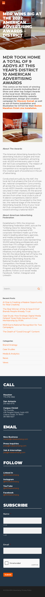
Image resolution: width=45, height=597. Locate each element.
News (5, 40)
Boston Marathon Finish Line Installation (22, 107)
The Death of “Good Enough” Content (21, 332)
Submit (8, 575)
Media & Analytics (11, 354)
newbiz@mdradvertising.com (15, 439)
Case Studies (9, 349)
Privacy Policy (26, 590)
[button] (41, 3)
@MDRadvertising (11, 475)
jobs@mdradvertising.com (14, 452)
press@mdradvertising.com (14, 446)
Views (5, 362)
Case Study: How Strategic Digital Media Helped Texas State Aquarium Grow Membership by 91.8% (22, 318)
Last (5, 535)
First (5, 525)
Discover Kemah (25, 101)
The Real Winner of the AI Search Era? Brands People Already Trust (21, 310)
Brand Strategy (10, 345)
